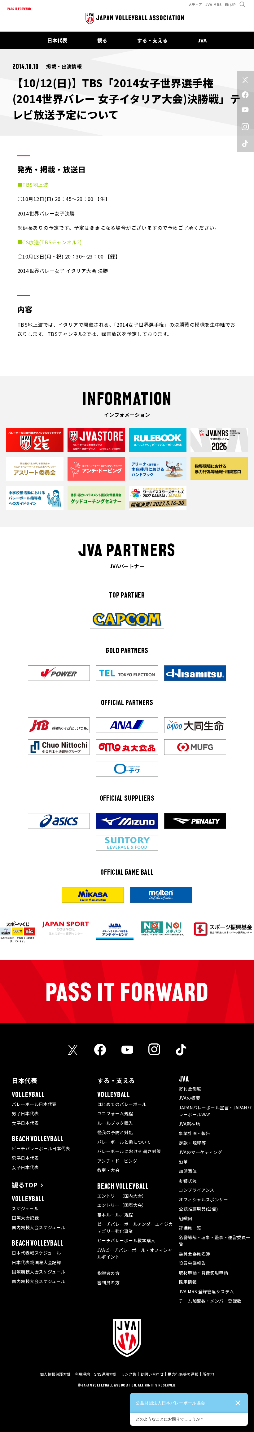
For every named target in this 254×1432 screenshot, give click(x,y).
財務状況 (188, 1180)
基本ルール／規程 (115, 1215)
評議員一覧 (190, 1228)
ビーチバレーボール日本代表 (41, 1148)
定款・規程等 (192, 1143)
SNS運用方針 (105, 1374)
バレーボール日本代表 (34, 1104)
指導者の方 (108, 1273)
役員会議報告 (192, 1263)
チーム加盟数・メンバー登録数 (210, 1301)
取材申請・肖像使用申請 (203, 1272)
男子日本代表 (25, 1113)
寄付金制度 (190, 1089)
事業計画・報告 (194, 1133)
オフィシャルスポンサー (203, 1199)
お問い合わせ (152, 1374)
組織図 (185, 1218)
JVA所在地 (189, 1124)
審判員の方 (108, 1282)
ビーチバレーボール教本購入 (126, 1240)
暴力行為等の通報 (183, 1374)
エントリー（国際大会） (122, 1205)
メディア (195, 4)
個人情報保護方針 (55, 1374)
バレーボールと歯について (124, 1142)
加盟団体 (188, 1171)
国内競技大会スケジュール (38, 1227)
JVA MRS (213, 4)
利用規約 (82, 1374)
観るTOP (24, 1184)
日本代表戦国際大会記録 (36, 1262)
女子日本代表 (25, 1123)
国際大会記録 (25, 1218)
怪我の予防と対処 (115, 1132)
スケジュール (25, 1208)
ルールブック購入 (115, 1123)
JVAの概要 (189, 1098)
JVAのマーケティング (200, 1152)
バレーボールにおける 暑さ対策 (129, 1151)
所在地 (208, 1374)
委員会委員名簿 (194, 1254)
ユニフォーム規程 (115, 1113)
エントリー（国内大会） (122, 1196)
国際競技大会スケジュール (38, 1272)
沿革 (183, 1162)
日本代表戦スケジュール (36, 1253)
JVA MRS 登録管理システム (206, 1291)
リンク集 (129, 1374)
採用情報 (188, 1282)
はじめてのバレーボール (122, 1104)
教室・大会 (108, 1170)
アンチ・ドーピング (117, 1161)
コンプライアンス (196, 1190)
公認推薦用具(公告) (198, 1209)
